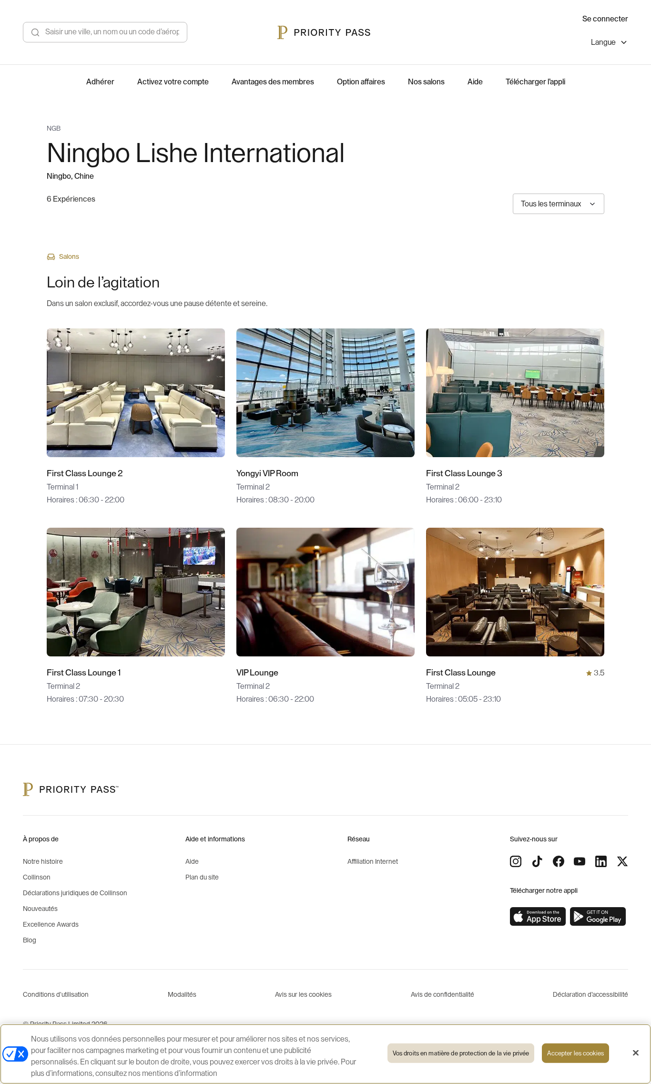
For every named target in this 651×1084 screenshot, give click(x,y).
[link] (538, 916)
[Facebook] (558, 861)
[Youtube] (579, 861)
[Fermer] (635, 1053)
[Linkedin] (601, 861)
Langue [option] (603, 42)
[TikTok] (537, 861)
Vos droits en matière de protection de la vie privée (461, 1053)
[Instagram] (515, 861)
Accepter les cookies (575, 1053)
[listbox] (609, 43)
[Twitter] (622, 861)
